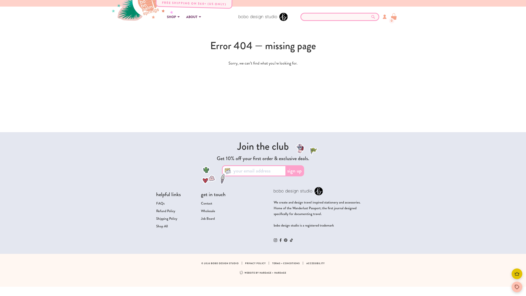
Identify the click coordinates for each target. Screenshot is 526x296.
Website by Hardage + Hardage (265, 272)
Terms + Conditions (286, 263)
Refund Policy (165, 211)
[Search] (373, 17)
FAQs (160, 203)
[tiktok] (291, 240)
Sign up (294, 171)
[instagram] (275, 240)
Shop (171, 17)
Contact (206, 203)
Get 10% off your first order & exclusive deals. (263, 158)
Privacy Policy (255, 263)
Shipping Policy (166, 218)
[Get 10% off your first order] (517, 287)
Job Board (208, 218)
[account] (384, 17)
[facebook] (280, 240)
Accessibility (315, 263)
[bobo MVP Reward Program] (517, 273)
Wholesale (208, 211)
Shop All (162, 226)
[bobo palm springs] (164, 10)
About (191, 17)
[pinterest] (285, 240)
